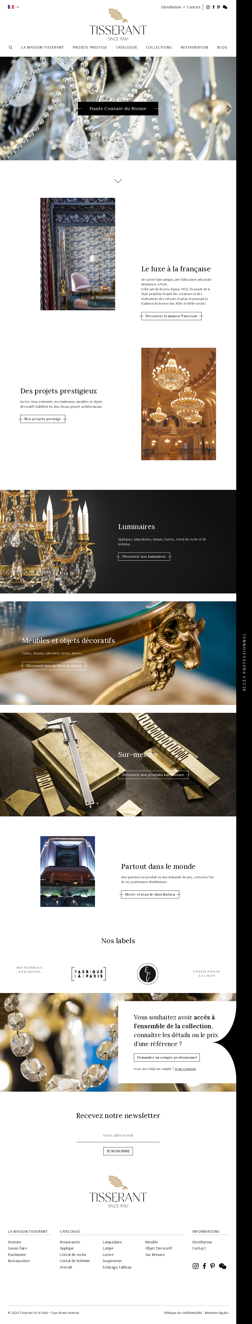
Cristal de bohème (75, 1260)
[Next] (228, 108)
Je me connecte (185, 1069)
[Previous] (7, 108)
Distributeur (202, 1241)
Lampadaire (112, 1241)
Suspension (112, 1260)
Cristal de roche (73, 1254)
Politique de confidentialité (183, 1312)
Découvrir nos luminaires (144, 556)
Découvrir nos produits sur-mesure (153, 774)
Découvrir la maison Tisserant (171, 316)
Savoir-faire (17, 1248)
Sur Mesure (155, 1254)
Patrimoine (17, 1254)
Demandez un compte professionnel (167, 1057)
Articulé (66, 1267)
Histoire (14, 1241)
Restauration (19, 1260)
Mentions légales (216, 1312)
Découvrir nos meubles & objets (54, 665)
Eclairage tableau (117, 1267)
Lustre (108, 1254)
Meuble (151, 1241)
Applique (67, 1248)
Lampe (108, 1248)
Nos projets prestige (42, 419)
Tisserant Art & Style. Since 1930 (118, 1191)
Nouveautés (70, 1241)
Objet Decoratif (158, 1248)
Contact (199, 1248)
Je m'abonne (118, 1151)
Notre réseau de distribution (150, 894)
